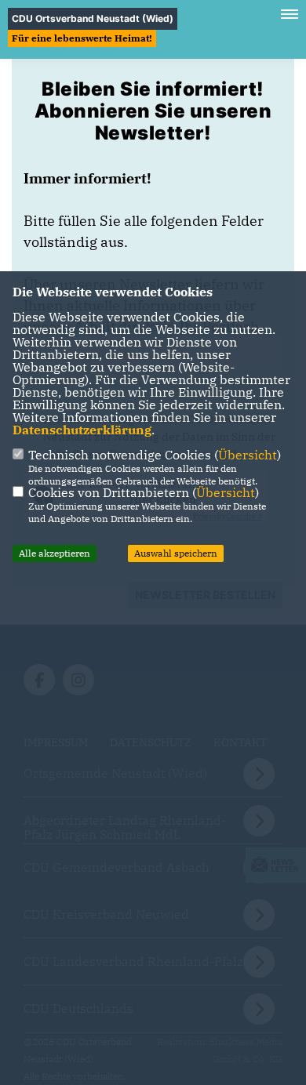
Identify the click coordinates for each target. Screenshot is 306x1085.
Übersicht (247, 455)
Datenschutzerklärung (82, 429)
